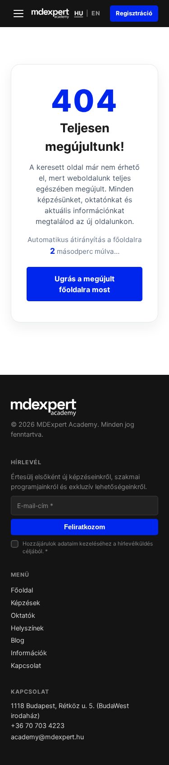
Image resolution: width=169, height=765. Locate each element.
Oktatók (23, 615)
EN (95, 13)
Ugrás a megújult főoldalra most (84, 284)
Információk (29, 653)
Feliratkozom (84, 527)
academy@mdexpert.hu (47, 737)
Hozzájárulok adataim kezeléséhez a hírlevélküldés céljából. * (88, 547)
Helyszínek (27, 628)
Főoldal (22, 590)
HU (78, 13)
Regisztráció (134, 13)
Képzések (25, 603)
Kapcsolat (26, 666)
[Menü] (18, 13)
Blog (17, 640)
